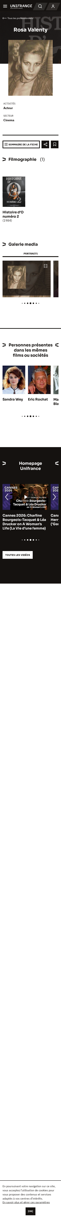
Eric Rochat (38, 399)
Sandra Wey (13, 399)
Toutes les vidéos (17, 555)
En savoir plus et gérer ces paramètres (26, 1202)
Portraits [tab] (31, 253)
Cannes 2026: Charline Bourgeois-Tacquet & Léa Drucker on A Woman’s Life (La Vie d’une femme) (24, 522)
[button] (45, 266)
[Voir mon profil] (53, 6)
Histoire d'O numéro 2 (13, 214)
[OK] (30, 1211)
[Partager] (45, 144)
